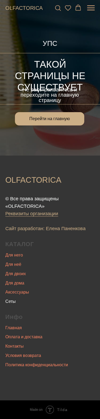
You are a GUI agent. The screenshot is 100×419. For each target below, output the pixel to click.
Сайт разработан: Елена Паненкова (45, 228)
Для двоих (15, 273)
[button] (58, 8)
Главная (13, 328)
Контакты (14, 346)
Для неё (13, 264)
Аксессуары (17, 292)
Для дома (14, 283)
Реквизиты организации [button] (31, 213)
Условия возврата (23, 355)
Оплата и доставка (23, 337)
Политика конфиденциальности (36, 365)
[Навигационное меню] (91, 8)
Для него (14, 255)
